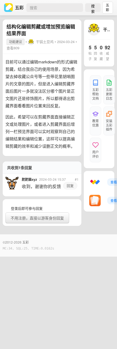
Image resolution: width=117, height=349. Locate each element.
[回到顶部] (106, 336)
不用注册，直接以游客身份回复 (37, 218)
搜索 (93, 7)
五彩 (107, 7)
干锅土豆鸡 (45, 41)
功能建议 (15, 41)
